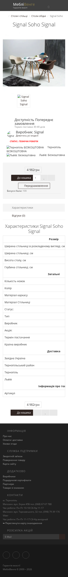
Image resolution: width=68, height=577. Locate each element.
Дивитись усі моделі (27, 135)
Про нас (7, 436)
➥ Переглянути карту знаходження (22, 523)
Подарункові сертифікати (17, 480)
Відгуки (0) (18, 215)
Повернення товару (14, 460)
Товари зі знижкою (13, 487)
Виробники (9, 476)
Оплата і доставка (13, 440)
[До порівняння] (51, 178)
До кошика (23, 178)
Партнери (8, 484)
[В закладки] (44, 178)
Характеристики (22, 207)
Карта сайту (9, 463)
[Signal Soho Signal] (34, 63)
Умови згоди (10, 443)
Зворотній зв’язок (12, 456)
